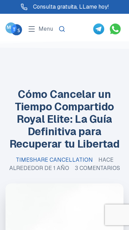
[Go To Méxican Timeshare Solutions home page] (14, 28)
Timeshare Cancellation (54, 159)
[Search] (62, 29)
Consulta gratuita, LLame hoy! (71, 6)
